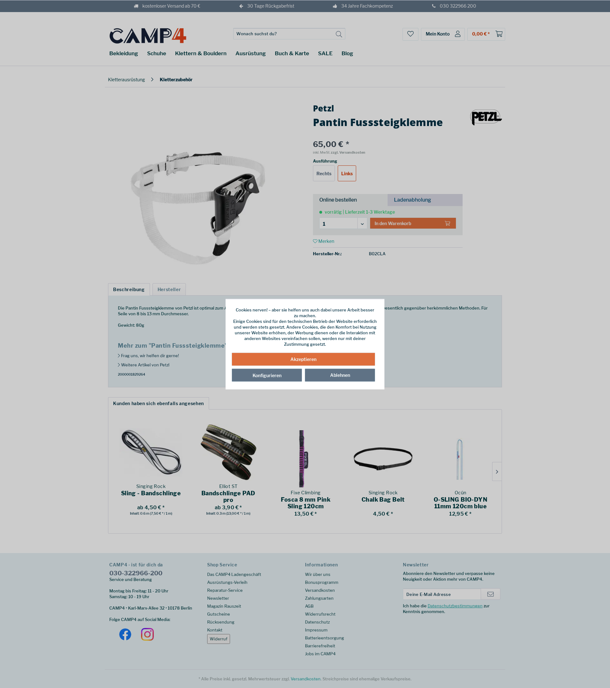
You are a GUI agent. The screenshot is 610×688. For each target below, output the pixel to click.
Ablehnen (340, 375)
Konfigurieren (267, 375)
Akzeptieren (303, 359)
